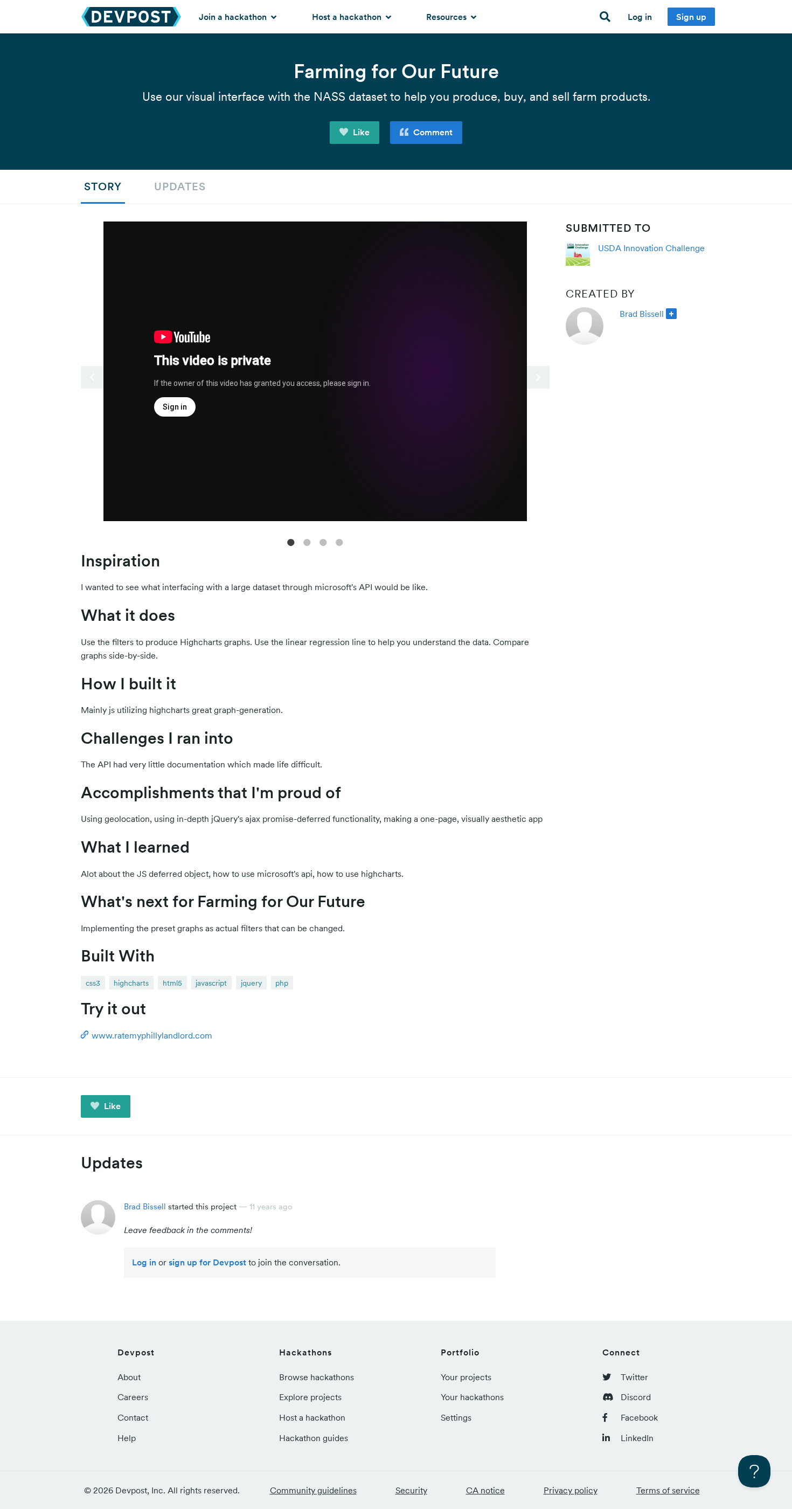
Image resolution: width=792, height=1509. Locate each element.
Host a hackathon (348, 16)
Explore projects (310, 1397)
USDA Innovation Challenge (651, 248)
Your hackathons (472, 1397)
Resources (447, 16)
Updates (180, 186)
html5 (172, 983)
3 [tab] (323, 541)
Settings (456, 1417)
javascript (211, 983)
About (129, 1377)
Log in (640, 16)
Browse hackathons (316, 1377)
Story (103, 186)
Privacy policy (571, 1490)
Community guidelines (313, 1490)
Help (126, 1437)
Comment (432, 132)
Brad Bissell (642, 313)
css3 (93, 983)
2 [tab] (307, 541)
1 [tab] (291, 541)
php (281, 983)
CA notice (485, 1490)
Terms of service (668, 1490)
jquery (251, 983)
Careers (132, 1397)
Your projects (466, 1377)
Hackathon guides (313, 1437)
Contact (132, 1417)
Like (360, 132)
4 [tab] (339, 541)
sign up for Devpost (207, 1262)
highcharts (131, 983)
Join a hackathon (234, 16)
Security (411, 1490)
